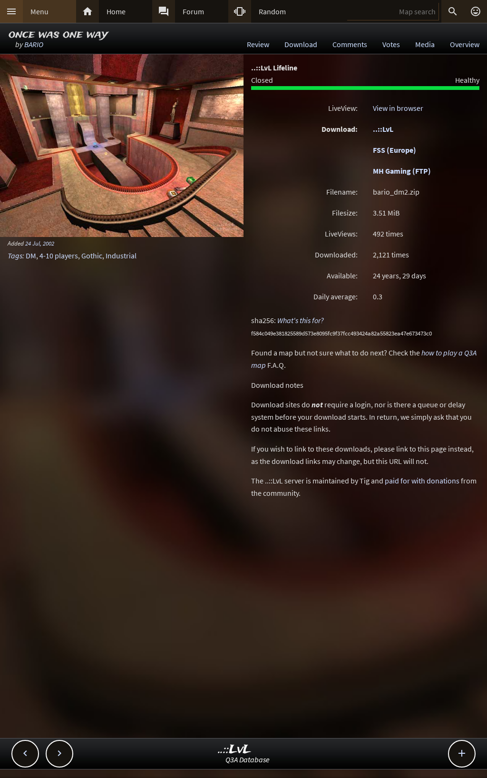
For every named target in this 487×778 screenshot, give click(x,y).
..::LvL (383, 129)
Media (425, 44)
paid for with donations (422, 480)
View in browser (398, 108)
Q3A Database (247, 759)
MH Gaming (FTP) (402, 171)
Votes (391, 44)
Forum (193, 11)
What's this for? (300, 320)
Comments (349, 44)
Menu (39, 11)
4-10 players (58, 255)
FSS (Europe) (394, 150)
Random (272, 11)
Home (116, 11)
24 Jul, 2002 (39, 243)
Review (258, 44)
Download (300, 44)
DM (31, 255)
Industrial (121, 255)
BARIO (33, 44)
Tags (15, 255)
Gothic (91, 255)
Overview (464, 44)
